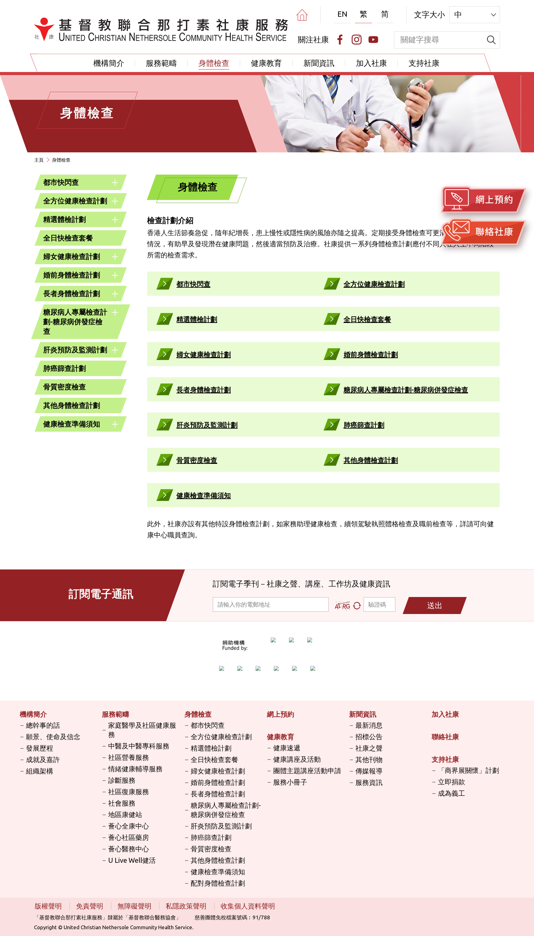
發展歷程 (39, 748)
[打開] (115, 183)
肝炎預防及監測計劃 (75, 350)
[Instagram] (356, 39)
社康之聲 (369, 748)
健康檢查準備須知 (71, 424)
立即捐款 (451, 782)
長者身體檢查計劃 (71, 293)
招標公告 (369, 736)
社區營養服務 (128, 757)
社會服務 (121, 803)
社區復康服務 (128, 791)
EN (342, 14)
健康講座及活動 (297, 759)
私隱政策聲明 (187, 906)
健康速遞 (286, 748)
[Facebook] (340, 39)
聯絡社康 (445, 736)
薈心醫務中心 (128, 849)
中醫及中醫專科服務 (138, 746)
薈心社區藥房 (128, 837)
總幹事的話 (43, 725)
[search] (491, 40)
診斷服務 (121, 780)
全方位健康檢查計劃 (75, 201)
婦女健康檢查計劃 (71, 256)
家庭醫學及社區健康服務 (142, 729)
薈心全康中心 (128, 826)
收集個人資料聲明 (248, 906)
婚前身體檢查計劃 (71, 275)
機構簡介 (108, 63)
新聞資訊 (318, 63)
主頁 (39, 160)
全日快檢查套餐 (68, 238)
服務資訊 (369, 782)
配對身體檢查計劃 (218, 883)
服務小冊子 (290, 782)
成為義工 (451, 793)
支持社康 (424, 63)
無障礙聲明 (135, 906)
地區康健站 (125, 814)
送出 (435, 605)
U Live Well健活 (132, 860)
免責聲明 (90, 906)
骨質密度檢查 (64, 387)
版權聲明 (49, 906)
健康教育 (266, 63)
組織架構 (39, 771)
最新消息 (369, 725)
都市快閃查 (61, 182)
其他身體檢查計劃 (71, 405)
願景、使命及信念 (53, 736)
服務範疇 (161, 63)
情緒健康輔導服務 (135, 769)
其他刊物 (369, 759)
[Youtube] (373, 39)
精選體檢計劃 (64, 219)
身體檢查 (213, 63)
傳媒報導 (369, 771)
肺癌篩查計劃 (64, 368)
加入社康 (371, 63)
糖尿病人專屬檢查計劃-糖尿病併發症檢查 (75, 321)
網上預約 (280, 714)
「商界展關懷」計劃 (468, 770)
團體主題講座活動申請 (307, 770)
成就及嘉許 (43, 759)
